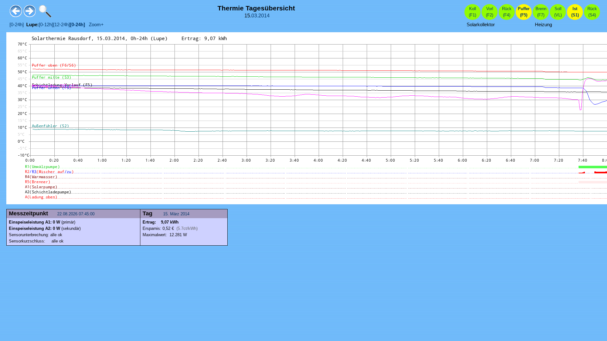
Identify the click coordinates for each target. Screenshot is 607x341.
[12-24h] (61, 24)
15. (166, 214)
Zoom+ (94, 24)
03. (254, 15)
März (174, 214)
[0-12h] (46, 24)
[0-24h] (16, 24)
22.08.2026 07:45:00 (76, 214)
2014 (264, 15)
